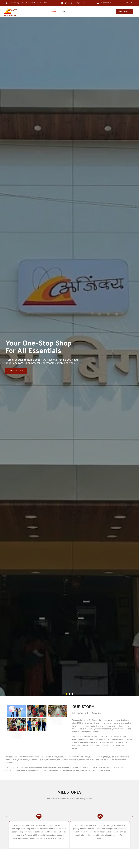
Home (53, 11)
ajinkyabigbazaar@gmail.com (75, 3)
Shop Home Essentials (18, 376)
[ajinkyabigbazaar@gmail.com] (62, 3)
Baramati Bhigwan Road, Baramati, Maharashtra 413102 (28, 3)
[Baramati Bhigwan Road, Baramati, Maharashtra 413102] (6, 3)
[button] (66, 694)
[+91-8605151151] (98, 3)
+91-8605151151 (105, 3)
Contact (63, 11)
